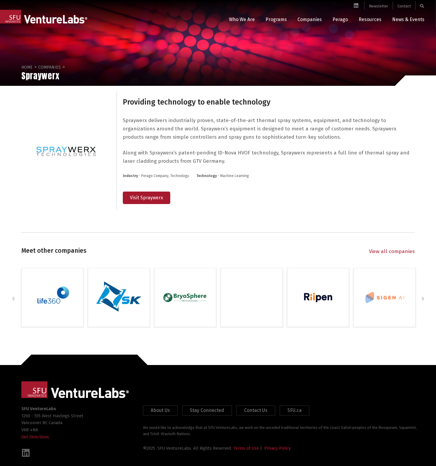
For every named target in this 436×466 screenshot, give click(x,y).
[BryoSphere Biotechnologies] (185, 297)
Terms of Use (246, 448)
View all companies (392, 251)
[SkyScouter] (119, 297)
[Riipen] (318, 297)
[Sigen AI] (384, 297)
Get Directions (35, 437)
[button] (13, 298)
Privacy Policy (277, 448)
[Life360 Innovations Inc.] (52, 297)
